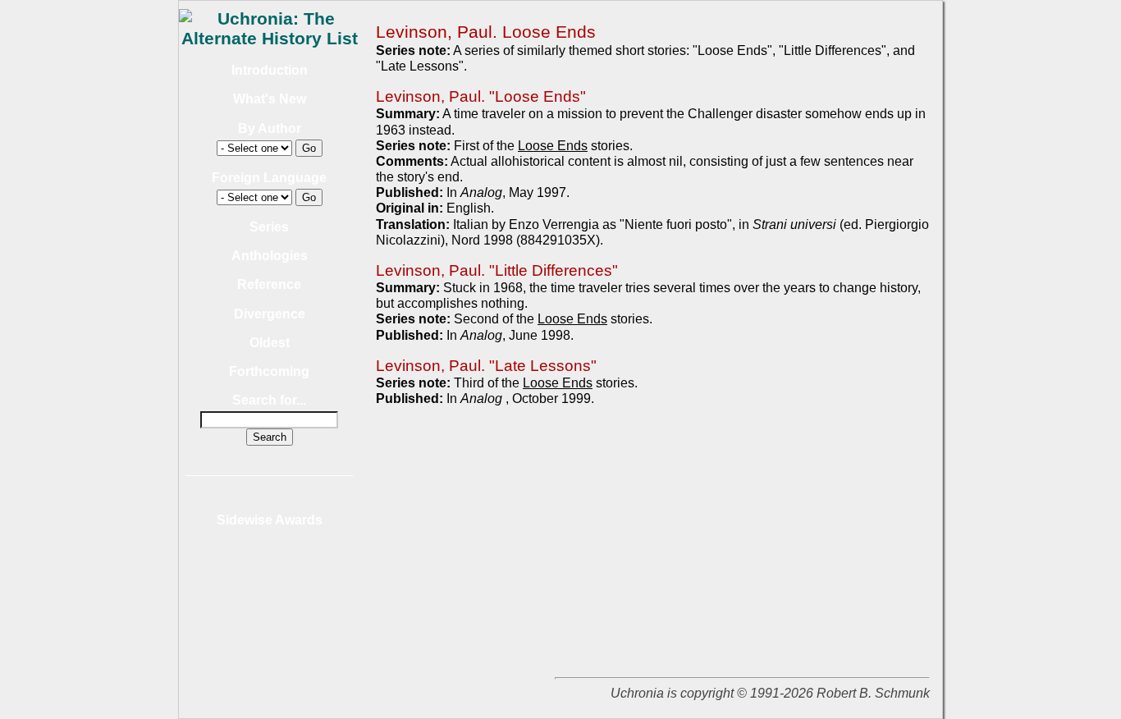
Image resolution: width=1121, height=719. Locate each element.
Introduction (269, 70)
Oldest (269, 343)
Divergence (269, 314)
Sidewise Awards (270, 520)
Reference (269, 284)
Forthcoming (269, 371)
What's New (269, 99)
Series (269, 227)
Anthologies (269, 256)
